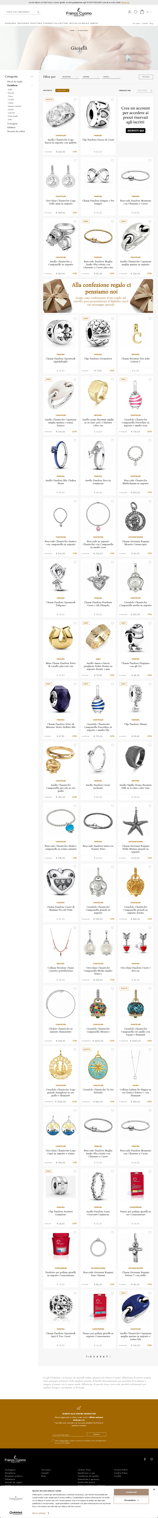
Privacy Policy (64, 1440)
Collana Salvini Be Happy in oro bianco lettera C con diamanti (135, 1092)
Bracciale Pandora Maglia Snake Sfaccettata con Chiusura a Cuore (98, 1153)
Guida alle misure (86, 1482)
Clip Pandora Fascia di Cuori (98, 139)
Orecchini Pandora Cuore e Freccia (136, 969)
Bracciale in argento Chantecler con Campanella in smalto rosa (98, 544)
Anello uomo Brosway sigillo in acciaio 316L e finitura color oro (98, 422)
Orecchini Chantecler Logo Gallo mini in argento (61, 202)
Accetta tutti (131, 1492)
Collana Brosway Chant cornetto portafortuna (61, 969)
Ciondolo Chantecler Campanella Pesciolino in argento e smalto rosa (135, 422)
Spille (10, 119)
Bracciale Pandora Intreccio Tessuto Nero (98, 847)
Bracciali (11, 93)
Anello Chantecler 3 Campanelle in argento (60, 263)
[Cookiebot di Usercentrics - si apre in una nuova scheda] (16, 1513)
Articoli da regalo (79, 23)
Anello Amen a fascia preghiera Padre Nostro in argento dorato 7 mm (98, 666)
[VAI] (38, 12)
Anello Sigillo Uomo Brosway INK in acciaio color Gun (135, 786)
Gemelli (10, 109)
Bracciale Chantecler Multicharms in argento (135, 482)
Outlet (8, 1485)
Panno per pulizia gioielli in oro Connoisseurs (135, 1213)
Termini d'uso (84, 1469)
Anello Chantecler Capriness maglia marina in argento (135, 263)
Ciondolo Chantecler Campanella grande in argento (98, 909)
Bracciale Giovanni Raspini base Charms (98, 1274)
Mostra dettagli (39, 1513)
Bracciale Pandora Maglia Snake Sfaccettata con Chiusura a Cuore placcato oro (98, 264)
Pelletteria (36, 23)
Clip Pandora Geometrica (98, 358)
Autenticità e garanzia (88, 1479)
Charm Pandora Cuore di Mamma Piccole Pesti (61, 908)
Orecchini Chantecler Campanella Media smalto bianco (98, 970)
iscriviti (96, 1434)
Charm (10, 96)
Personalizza (130, 1500)
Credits (117, 1476)
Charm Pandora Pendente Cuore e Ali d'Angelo (98, 604)
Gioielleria (10, 23)
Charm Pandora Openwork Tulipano (60, 604)
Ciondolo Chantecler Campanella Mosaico (98, 1030)
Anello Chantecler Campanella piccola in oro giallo (60, 787)
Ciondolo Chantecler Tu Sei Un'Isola (98, 1091)
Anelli (10, 89)
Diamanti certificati (14, 106)
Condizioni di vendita (88, 1476)
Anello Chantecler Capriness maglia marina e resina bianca (60, 422)
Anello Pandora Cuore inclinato (98, 786)
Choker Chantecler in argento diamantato (61, 1030)
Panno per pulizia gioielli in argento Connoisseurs (98, 1335)
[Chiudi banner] (154, 1489)
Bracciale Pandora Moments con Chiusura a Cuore (135, 202)
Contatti (145, 23)
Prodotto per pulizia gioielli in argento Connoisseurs (60, 1274)
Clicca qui (125, 2)
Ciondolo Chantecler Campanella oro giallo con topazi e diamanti (135, 1031)
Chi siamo (136, 23)
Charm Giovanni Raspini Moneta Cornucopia (135, 543)
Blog (151, 23)
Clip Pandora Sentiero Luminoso (61, 1213)
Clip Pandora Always (135, 724)
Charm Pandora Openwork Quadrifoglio (60, 360)
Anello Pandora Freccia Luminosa (98, 482)
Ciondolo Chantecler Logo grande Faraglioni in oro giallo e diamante (60, 1092)
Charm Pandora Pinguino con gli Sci (135, 665)
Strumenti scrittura (13, 1476)
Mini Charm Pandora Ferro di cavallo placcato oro (61, 665)
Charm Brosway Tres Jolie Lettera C (135, 360)
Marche (94, 23)
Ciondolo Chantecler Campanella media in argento (135, 604)
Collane (10, 103)
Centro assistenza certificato (91, 1485)
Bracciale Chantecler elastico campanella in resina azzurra (61, 847)
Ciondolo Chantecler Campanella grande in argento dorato (135, 909)
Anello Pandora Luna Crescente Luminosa (98, 1213)
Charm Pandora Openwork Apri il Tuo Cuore (60, 1335)
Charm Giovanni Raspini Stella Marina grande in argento (135, 848)
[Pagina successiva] (110, 1356)
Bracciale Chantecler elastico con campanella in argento (61, 543)
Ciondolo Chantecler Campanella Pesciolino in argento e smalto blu (98, 727)
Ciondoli (11, 99)
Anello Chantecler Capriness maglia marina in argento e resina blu (135, 1336)
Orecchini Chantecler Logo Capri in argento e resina (61, 1152)
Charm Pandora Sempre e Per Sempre (98, 202)
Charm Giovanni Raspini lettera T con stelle (135, 1274)
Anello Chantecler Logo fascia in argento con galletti (61, 141)
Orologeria (23, 23)
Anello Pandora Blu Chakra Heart (61, 482)
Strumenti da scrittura (55, 23)
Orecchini (11, 112)
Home (72, 30)
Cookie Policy (121, 1473)
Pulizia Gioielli (13, 116)
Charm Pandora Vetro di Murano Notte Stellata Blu (60, 726)
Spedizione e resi (86, 1473)
